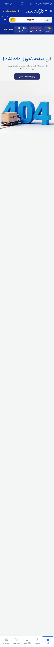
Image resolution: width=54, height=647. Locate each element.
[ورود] (5, 19)
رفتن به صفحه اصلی (27, 76)
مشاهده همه (8, 29)
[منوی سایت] (46, 11)
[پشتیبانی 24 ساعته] (22, 3)
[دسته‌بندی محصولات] (50, 11)
